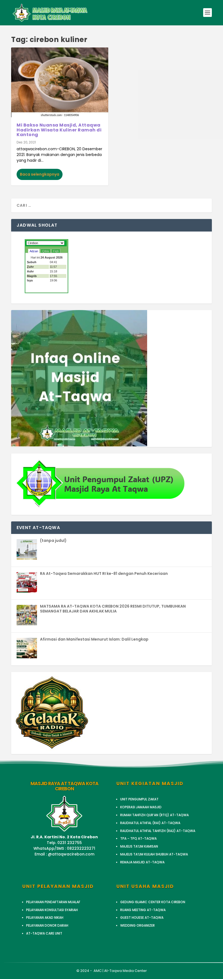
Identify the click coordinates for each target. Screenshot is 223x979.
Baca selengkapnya (39, 174)
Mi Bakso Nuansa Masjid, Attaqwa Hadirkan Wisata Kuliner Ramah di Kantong (59, 130)
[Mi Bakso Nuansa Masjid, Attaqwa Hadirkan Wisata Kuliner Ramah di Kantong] (59, 82)
